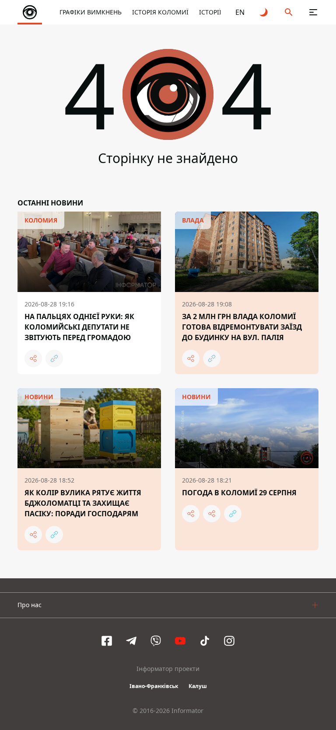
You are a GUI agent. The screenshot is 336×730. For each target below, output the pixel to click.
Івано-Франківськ (154, 686)
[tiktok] (205, 641)
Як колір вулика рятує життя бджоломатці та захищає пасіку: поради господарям (82, 503)
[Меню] (313, 12)
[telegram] (131, 641)
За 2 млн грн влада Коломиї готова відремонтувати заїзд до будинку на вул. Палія (242, 327)
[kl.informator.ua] (30, 12)
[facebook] (107, 641)
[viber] (155, 641)
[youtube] (180, 641)
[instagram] (229, 641)
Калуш (198, 686)
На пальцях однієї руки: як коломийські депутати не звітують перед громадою (79, 327)
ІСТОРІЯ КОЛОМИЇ (160, 12)
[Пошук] (289, 12)
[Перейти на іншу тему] (264, 12)
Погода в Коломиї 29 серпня (239, 492)
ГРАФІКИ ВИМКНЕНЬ (91, 12)
